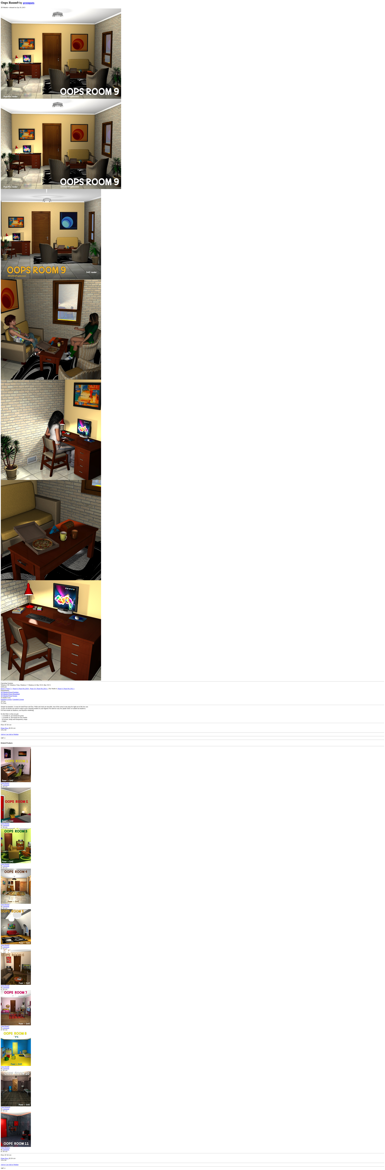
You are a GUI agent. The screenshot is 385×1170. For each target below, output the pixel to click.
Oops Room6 (5, 986)
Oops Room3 (5, 864)
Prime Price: (5, 728)
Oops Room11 (5, 1148)
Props (10, 692)
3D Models (4, 692)
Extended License (18, 699)
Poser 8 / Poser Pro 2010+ (21, 688)
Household (16, 694)
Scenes (15, 696)
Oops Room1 (5, 783)
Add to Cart (5, 734)
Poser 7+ (9, 688)
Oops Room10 (5, 1107)
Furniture (16, 692)
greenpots (28, 2)
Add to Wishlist (13, 734)
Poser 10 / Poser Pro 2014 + (39, 688)
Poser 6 (3, 688)
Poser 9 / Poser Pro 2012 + (66, 688)
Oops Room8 (5, 1067)
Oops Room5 (5, 945)
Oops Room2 (5, 823)
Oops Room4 (5, 904)
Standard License (6, 699)
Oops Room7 (5, 1026)
